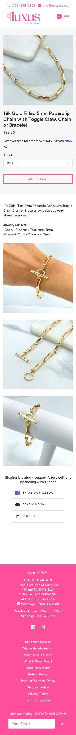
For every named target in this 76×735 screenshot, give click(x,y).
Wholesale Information (38, 648)
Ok (62, 723)
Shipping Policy (38, 687)
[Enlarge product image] (38, 70)
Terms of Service (38, 700)
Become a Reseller (38, 642)
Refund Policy (38, 674)
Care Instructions (38, 668)
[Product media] (38, 278)
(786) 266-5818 (48, 604)
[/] (28, 17)
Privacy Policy (38, 694)
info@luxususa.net (56, 5)
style (7, 154)
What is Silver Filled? (38, 661)
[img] (33, 627)
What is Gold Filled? (38, 655)
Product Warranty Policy (38, 681)
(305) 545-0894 (23, 5)
